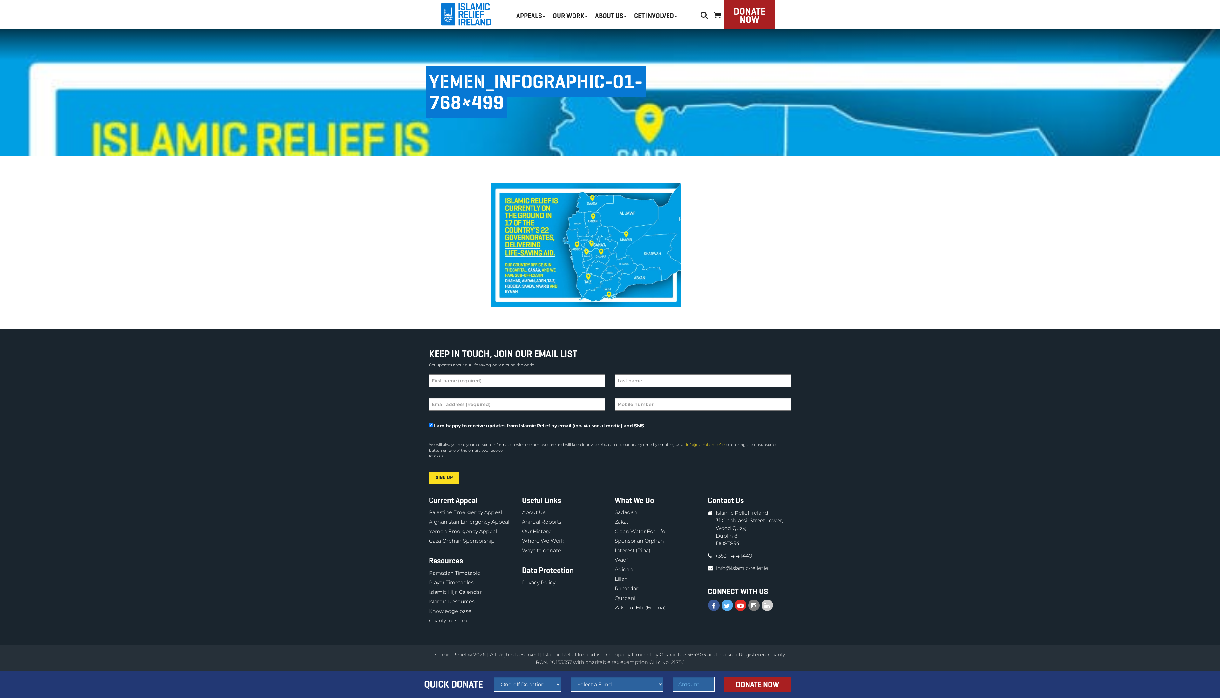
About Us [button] (609, 16)
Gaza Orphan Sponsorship (462, 541)
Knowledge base (450, 611)
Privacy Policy (538, 582)
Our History (536, 531)
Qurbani (625, 598)
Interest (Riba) (632, 550)
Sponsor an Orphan (639, 541)
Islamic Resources (452, 602)
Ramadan (627, 589)
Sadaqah (626, 512)
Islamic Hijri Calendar (455, 592)
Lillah (621, 579)
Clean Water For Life (640, 531)
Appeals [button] (529, 16)
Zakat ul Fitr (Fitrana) (640, 608)
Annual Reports (541, 522)
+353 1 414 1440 (733, 556)
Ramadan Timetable (454, 573)
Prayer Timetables (451, 582)
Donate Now (749, 15)
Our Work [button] (568, 16)
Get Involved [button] (654, 16)
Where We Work (543, 541)
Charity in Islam (448, 621)
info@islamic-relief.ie (705, 444)
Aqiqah (624, 569)
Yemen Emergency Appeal (463, 531)
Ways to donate (541, 550)
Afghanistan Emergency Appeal (469, 522)
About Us (534, 512)
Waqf (621, 560)
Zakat (621, 522)
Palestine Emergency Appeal (465, 512)
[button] (717, 14)
